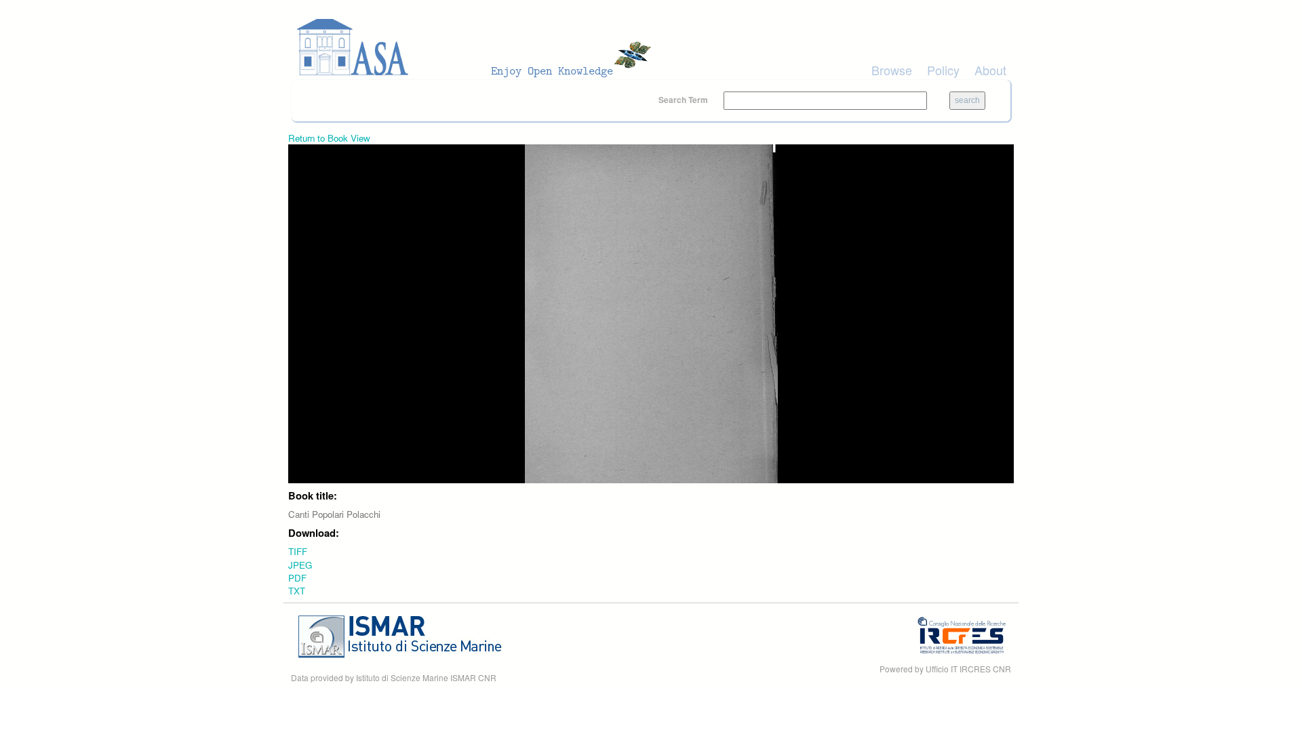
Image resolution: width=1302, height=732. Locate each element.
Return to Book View (329, 137)
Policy (943, 70)
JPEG (300, 564)
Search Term (684, 100)
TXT (296, 590)
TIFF (297, 551)
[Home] (478, 47)
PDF (297, 577)
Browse (891, 70)
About (990, 70)
